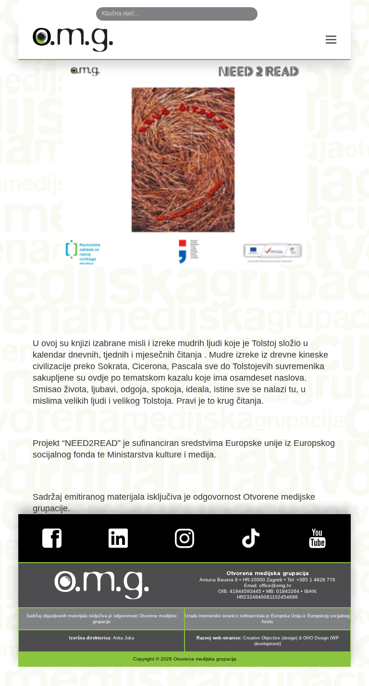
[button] (331, 40)
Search (240, 14)
